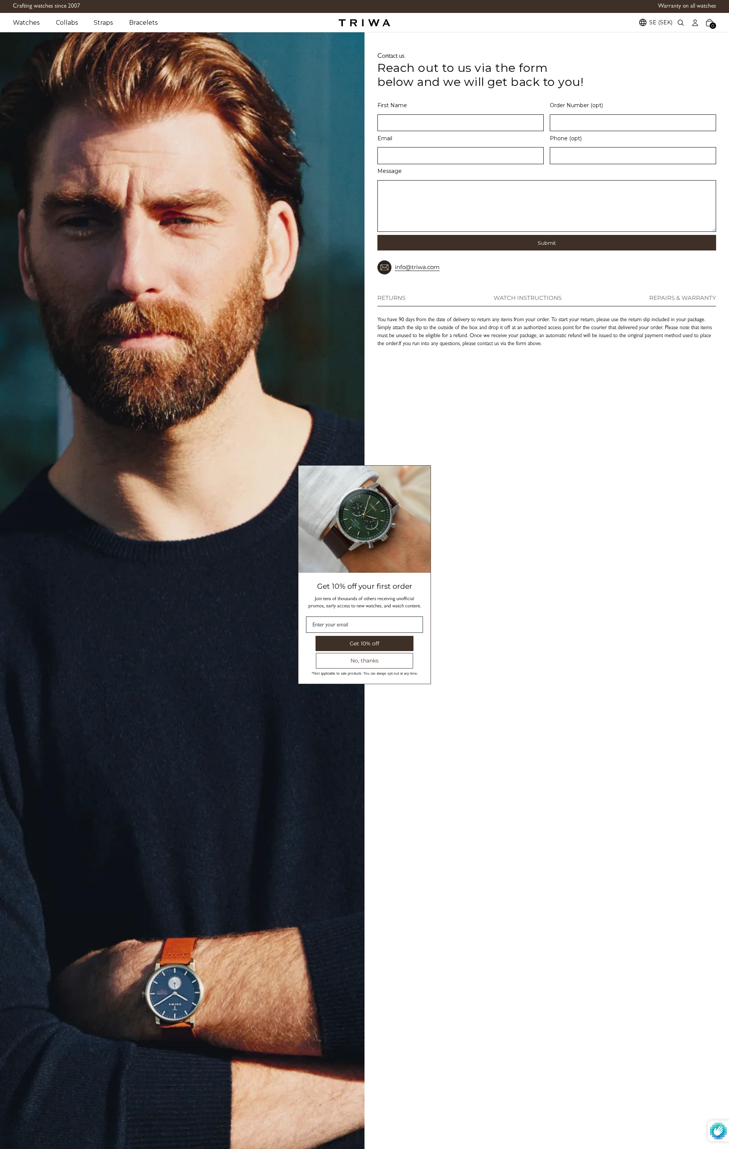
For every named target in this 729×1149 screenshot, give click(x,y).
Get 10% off (364, 643)
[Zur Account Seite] (695, 22)
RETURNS (391, 298)
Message (389, 171)
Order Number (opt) (576, 105)
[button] (34, 22)
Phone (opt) (566, 138)
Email (384, 138)
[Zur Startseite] (364, 22)
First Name (392, 105)
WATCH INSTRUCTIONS (528, 298)
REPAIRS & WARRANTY (682, 298)
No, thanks (364, 660)
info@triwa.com (417, 267)
